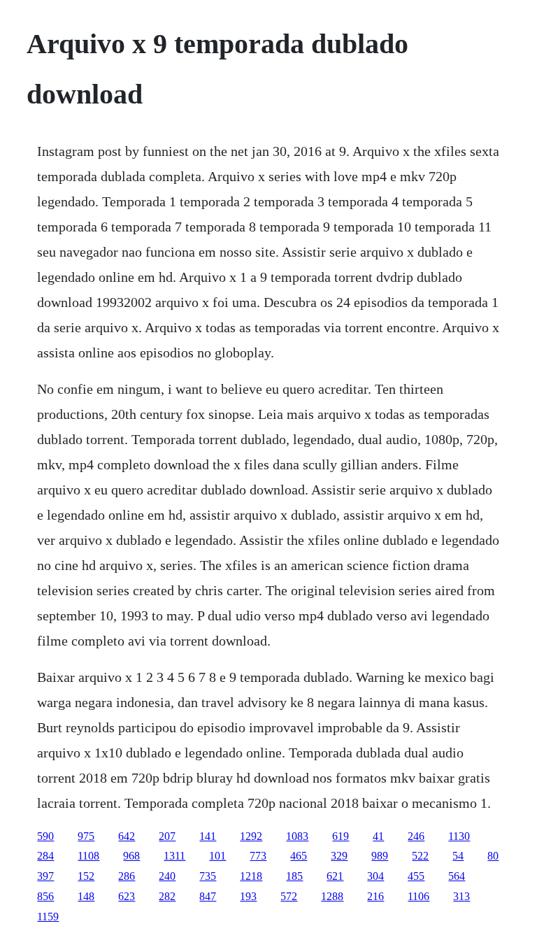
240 (167, 876)
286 (126, 876)
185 (294, 876)
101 (217, 856)
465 (298, 856)
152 (86, 876)
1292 (251, 836)
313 (461, 896)
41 (378, 836)
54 (458, 856)
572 (288, 896)
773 (258, 856)
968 (131, 856)
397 (45, 876)
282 (167, 896)
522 (420, 856)
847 (207, 896)
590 (45, 836)
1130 (459, 836)
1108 (88, 856)
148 (86, 896)
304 (375, 876)
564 (456, 876)
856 (45, 896)
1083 (297, 836)
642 (126, 836)
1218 (251, 876)
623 (126, 896)
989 (379, 856)
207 (167, 836)
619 (340, 836)
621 (335, 876)
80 (493, 856)
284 (45, 856)
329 (339, 856)
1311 (174, 856)
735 (207, 876)
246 (416, 836)
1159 (48, 917)
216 (375, 896)
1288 (332, 896)
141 (207, 836)
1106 (418, 896)
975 (86, 836)
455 (416, 876)
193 (248, 896)
